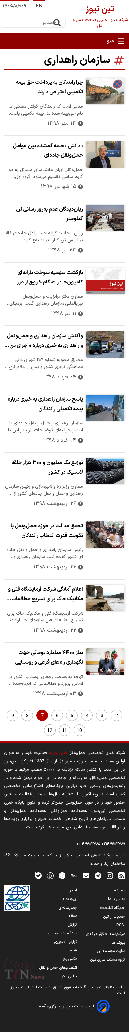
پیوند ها (118, 943)
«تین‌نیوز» (58, 753)
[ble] (38, 875)
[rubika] (62, 875)
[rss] (121, 875)
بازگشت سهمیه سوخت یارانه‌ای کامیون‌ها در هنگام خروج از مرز (50, 277)
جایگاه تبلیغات (112, 908)
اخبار (73, 890)
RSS (120, 925)
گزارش (72, 925)
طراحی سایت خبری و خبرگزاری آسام (68, 1006)
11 (64, 730)
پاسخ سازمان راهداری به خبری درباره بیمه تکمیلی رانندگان (45, 404)
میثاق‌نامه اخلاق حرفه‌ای (105, 934)
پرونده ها (69, 899)
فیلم (73, 950)
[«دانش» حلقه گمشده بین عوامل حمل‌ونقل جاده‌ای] (105, 154)
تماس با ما (116, 899)
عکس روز (70, 959)
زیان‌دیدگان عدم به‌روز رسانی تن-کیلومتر (48, 214)
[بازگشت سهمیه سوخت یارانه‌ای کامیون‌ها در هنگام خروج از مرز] (105, 281)
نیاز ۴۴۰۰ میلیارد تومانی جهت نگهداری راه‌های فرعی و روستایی (49, 657)
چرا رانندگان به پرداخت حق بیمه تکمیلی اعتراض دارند (49, 87)
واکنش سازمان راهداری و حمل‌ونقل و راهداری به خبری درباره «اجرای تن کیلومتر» (45, 341)
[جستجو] (57, 22)
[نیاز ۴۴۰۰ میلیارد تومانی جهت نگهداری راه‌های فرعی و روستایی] (105, 661)
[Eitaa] (74, 875)
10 (79, 730)
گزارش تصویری (65, 942)
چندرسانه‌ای (68, 908)
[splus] (50, 875)
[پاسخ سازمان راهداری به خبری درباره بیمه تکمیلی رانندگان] (105, 408)
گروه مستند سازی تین (107, 960)
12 (49, 730)
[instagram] (110, 875)
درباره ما (119, 890)
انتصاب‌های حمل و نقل (58, 968)
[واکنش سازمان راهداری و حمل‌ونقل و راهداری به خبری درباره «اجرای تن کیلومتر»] (105, 344)
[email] (86, 875)
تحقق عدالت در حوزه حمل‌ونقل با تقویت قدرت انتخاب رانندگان (47, 531)
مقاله (73, 916)
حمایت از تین (114, 917)
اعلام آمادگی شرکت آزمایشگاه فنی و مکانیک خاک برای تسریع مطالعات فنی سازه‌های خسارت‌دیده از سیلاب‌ (45, 595)
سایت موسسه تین (110, 951)
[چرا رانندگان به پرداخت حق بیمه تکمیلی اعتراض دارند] (105, 91)
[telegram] (98, 875)
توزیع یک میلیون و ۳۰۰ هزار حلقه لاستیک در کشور (47, 467)
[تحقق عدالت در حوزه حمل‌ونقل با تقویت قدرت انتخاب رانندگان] (105, 534)
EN (39, 6)
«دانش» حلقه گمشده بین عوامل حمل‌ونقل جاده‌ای (48, 150)
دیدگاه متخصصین (62, 933)
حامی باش (69, 976)
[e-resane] (17, 898)
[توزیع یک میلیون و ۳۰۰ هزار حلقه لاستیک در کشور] (105, 471)
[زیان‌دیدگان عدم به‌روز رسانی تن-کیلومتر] (105, 218)
